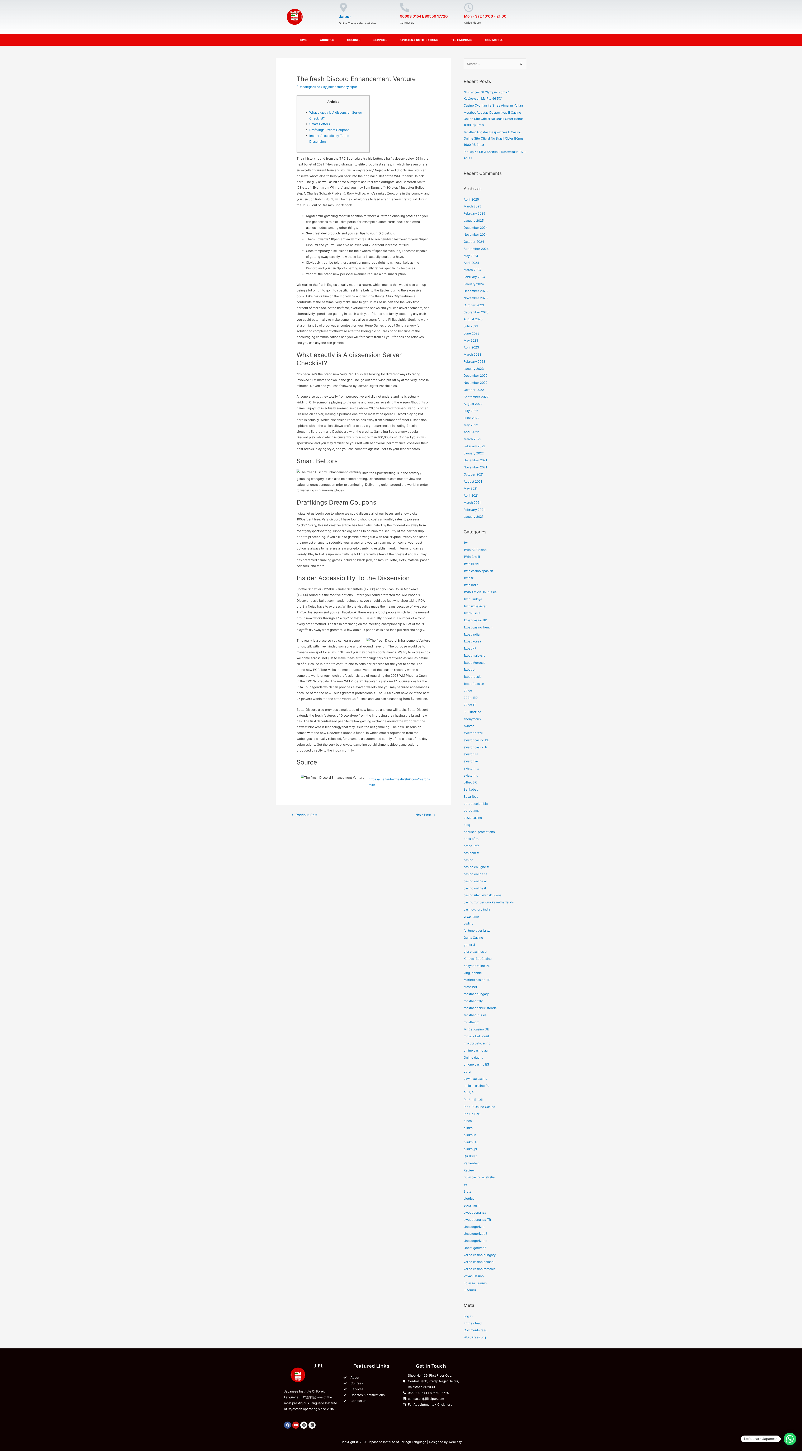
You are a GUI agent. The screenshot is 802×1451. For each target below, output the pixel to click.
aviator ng (471, 775)
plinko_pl (470, 1149)
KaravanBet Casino (478, 959)
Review (469, 1170)
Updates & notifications (419, 40)
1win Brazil (472, 564)
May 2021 (471, 488)
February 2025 (474, 213)
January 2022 (474, 453)
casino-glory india (477, 909)
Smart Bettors (319, 124)
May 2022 (471, 425)
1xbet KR (470, 648)
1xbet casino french (478, 627)
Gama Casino (473, 938)
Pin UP (469, 1093)
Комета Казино (475, 1283)
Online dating (473, 1057)
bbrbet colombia (476, 804)
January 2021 (473, 517)
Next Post (425, 815)
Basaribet (471, 797)
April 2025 (471, 199)
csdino (468, 923)
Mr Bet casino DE (476, 1029)
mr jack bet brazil (476, 1036)
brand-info (471, 846)
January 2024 (474, 284)
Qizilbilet (470, 1156)
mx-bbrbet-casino (477, 1043)
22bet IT (470, 705)
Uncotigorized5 (475, 1248)
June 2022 (471, 418)
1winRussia (472, 613)
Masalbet (470, 987)
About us (327, 40)
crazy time (471, 916)
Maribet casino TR (477, 980)
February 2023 (474, 362)
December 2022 (475, 376)
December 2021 (475, 460)
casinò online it (475, 888)
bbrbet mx (471, 811)
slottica (469, 1198)
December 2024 (476, 228)
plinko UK (471, 1142)
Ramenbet (471, 1163)
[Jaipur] (343, 7)
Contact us (494, 40)
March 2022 (472, 439)
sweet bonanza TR (477, 1220)
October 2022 (474, 390)
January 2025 (474, 221)
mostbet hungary (476, 994)
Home (303, 40)
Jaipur (345, 16)
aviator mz (471, 768)
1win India (471, 585)
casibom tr (471, 853)
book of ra (471, 839)
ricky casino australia (479, 1177)
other (468, 1071)
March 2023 (472, 354)
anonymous (472, 719)
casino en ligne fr (476, 867)
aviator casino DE (476, 740)
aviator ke (471, 761)
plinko (468, 1128)
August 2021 (473, 481)
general (469, 945)
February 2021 (474, 510)
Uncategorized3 (475, 1234)
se (465, 1184)
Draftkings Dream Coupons (329, 130)
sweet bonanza (475, 1212)
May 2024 (471, 256)
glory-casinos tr (475, 952)
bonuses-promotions (479, 832)
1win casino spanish (478, 571)
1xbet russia (472, 677)
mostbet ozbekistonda (480, 1008)
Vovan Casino (474, 1276)
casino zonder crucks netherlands (489, 902)
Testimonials (461, 40)
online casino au (476, 1050)
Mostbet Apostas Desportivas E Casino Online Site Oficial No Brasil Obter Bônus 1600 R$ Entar (494, 119)
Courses (353, 40)
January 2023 (474, 369)
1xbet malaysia (474, 655)
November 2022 (475, 383)
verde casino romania (479, 1269)
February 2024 (474, 277)
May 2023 (471, 340)
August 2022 (473, 404)
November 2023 (476, 298)
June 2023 (472, 333)
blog (467, 825)
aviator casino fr (475, 747)
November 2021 (475, 467)
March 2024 (472, 270)
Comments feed (475, 1330)
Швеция (470, 1290)
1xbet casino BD (475, 620)
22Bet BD (471, 698)
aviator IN (471, 754)
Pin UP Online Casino (479, 1107)
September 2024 (476, 249)
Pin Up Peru (472, 1114)
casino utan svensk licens (482, 895)
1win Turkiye (473, 599)
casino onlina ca (475, 874)
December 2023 (476, 291)
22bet (468, 691)
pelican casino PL (476, 1086)
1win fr (468, 578)
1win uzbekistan (475, 606)
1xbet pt (469, 669)
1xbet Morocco (474, 663)
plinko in (470, 1135)
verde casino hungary (480, 1255)
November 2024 (476, 235)
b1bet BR (470, 782)
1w (466, 543)
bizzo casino (473, 818)
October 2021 (473, 474)
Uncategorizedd (475, 1241)
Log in (468, 1316)
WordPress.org (475, 1337)
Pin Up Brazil (473, 1100)
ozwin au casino (475, 1079)
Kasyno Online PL (477, 966)
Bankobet (471, 789)
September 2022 (476, 397)
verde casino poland (479, 1262)
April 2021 (471, 495)
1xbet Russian (474, 684)
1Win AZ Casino (475, 550)
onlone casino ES (476, 1064)
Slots (467, 1191)
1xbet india (472, 634)
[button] (790, 1439)
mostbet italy (473, 1001)
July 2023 (471, 326)
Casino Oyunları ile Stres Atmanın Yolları (493, 105)
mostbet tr (471, 1022)
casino (468, 860)
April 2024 (471, 263)
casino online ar (475, 881)
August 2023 (473, 319)
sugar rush (472, 1205)
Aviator (469, 726)
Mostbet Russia (475, 1015)
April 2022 (471, 432)
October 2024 (474, 242)
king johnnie (473, 973)
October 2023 (474, 305)
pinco (468, 1121)
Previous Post (304, 815)
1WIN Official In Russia (480, 592)
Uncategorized (309, 87)
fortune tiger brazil (477, 930)
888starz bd (472, 712)
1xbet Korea (472, 641)
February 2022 (474, 446)
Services (380, 40)
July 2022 (471, 411)
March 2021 (472, 503)
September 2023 (476, 312)
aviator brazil (473, 733)
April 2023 (471, 347)
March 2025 (472, 206)
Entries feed (473, 1323)
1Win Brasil (472, 557)
